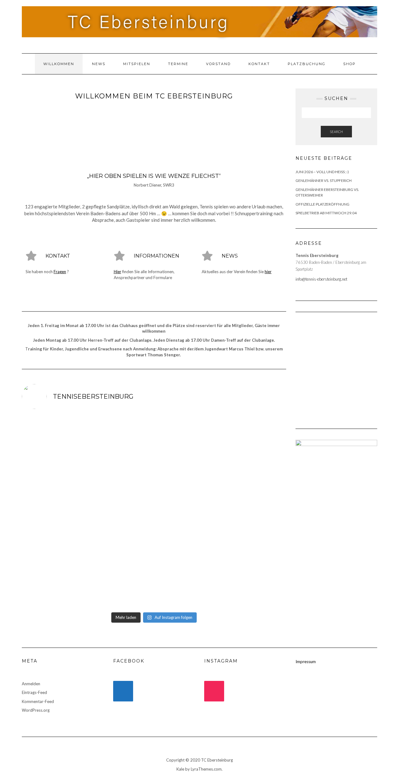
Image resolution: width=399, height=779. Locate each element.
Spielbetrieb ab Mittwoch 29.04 (326, 213)
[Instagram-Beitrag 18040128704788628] (53, 589)
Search (336, 132)
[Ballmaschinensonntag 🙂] (120, 511)
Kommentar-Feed (38, 701)
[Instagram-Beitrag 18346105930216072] (53, 473)
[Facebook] (123, 691)
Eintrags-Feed (34, 692)
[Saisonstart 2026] (254, 511)
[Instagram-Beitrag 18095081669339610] (120, 434)
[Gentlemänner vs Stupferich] (254, 473)
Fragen (60, 271)
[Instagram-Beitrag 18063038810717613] (254, 434)
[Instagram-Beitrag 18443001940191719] (53, 434)
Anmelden (31, 683)
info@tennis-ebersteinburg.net (321, 279)
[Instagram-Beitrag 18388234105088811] (53, 550)
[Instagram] (214, 691)
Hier (117, 271)
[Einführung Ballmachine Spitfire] (187, 511)
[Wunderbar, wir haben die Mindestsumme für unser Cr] (254, 589)
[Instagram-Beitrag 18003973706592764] (187, 589)
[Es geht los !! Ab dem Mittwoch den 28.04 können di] (187, 550)
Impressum (306, 661)
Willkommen (58, 64)
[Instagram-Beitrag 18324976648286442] (187, 434)
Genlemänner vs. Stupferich (324, 180)
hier (268, 271)
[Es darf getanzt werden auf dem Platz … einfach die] (187, 473)
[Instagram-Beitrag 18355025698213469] (53, 511)
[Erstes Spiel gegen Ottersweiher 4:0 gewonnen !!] (120, 589)
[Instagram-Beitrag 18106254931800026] (120, 473)
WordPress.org (36, 710)
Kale (180, 769)
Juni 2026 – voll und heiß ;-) (322, 171)
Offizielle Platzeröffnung (322, 204)
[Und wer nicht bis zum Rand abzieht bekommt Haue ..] (120, 550)
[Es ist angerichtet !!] (254, 550)
